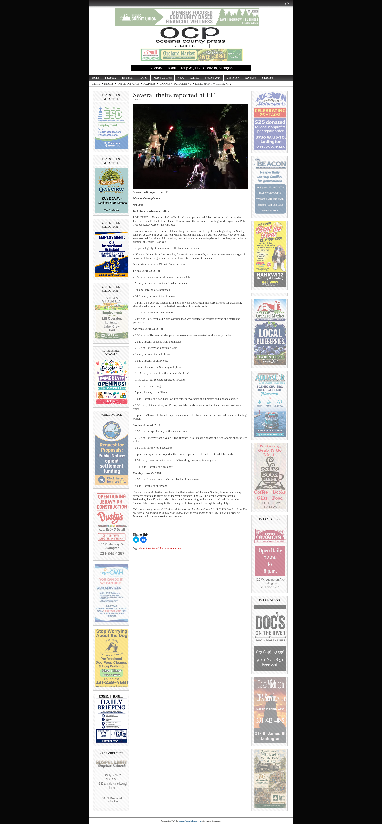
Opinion (165, 83)
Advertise (250, 77)
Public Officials (128, 83)
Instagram (127, 77)
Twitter (143, 77)
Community (223, 83)
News (181, 77)
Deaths (109, 83)
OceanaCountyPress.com (190, 821)
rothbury (177, 548)
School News (182, 83)
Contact (194, 77)
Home (95, 77)
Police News (166, 548)
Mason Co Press (163, 77)
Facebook (110, 77)
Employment (203, 83)
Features (149, 83)
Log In (286, 3)
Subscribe (267, 77)
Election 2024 (212, 77)
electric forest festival (149, 548)
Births (96, 83)
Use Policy (233, 77)
